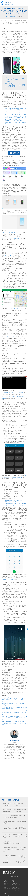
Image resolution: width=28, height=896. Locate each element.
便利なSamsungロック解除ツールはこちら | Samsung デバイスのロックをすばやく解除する (14, 856)
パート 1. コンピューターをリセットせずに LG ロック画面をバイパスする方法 (15, 79)
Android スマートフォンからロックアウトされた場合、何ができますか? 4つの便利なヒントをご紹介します (14, 712)
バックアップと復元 (16, 888)
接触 (5, 884)
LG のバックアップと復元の (14, 309)
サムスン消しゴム (15, 887)
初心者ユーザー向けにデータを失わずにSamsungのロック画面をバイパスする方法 (15, 804)
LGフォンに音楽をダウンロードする (10, 233)
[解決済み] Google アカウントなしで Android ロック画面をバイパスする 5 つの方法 (15, 842)
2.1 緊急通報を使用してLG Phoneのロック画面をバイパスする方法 (15, 501)
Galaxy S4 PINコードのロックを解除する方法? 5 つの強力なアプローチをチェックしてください (14, 861)
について (6, 883)
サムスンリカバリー (16, 884)
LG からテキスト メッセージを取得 (14, 578)
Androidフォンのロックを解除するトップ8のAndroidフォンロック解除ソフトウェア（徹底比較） (15, 828)
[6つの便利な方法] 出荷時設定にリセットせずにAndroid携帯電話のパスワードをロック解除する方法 (15, 849)
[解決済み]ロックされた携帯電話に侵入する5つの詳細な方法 (15, 822)
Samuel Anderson (10, 16)
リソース (11, 20)
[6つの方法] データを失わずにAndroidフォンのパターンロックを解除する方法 (15, 816)
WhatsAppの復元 (15, 890)
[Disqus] (14, 780)
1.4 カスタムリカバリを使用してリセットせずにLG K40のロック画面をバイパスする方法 (16, 122)
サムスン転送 (15, 886)
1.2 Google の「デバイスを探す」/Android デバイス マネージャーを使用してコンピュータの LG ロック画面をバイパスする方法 (15, 114)
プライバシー (7, 886)
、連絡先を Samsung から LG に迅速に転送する (14, 476)
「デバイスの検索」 (9, 255)
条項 (5, 887)
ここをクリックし (9, 336)
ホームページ (4, 20)
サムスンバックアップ (16, 883)
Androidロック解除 (19, 20)
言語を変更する (13, 876)
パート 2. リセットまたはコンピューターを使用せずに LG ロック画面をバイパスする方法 (15, 84)
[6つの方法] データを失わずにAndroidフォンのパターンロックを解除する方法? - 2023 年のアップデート (14, 718)
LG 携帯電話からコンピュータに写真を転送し (13, 393)
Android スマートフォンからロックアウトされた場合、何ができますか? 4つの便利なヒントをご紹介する (15, 836)
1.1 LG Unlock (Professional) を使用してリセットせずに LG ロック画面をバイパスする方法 (16, 110)
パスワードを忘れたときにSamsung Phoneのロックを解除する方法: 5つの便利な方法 (14, 810)
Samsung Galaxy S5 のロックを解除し (11, 238)
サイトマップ (7, 888)
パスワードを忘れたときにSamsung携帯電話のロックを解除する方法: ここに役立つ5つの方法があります (14, 723)
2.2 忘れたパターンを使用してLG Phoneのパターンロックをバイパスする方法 (15, 504)
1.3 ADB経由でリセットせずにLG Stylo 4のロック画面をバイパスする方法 (15, 118)
